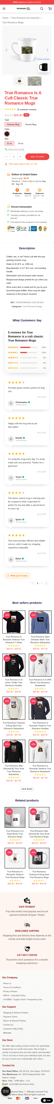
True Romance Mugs (13, 22)
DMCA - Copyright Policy (14, 995)
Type (7, 120)
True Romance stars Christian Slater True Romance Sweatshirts (40, 640)
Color (7, 129)
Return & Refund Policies (14, 1021)
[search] (41, 8)
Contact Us (8, 1025)
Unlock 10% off (6, 1091)
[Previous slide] (7, 50)
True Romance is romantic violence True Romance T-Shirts (14, 640)
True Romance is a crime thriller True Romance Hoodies (13, 682)
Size (6, 139)
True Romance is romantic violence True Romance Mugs (14, 874)
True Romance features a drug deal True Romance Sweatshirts (14, 726)
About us (7, 983)
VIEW (13, 631)
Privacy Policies (10, 991)
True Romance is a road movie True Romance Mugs (15, 834)
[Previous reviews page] (32, 583)
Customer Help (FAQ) (13, 1029)
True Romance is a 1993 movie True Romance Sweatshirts (40, 682)
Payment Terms (10, 1017)
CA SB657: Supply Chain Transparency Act (22, 999)
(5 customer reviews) (26, 109)
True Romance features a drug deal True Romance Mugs (39, 874)
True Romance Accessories (25, 18)
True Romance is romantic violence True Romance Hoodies (40, 726)
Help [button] (49, 1100)
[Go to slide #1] (19, 81)
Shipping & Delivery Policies (15, 1012)
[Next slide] (47, 50)
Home (5, 18)
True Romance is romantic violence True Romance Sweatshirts (40, 769)
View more (27, 789)
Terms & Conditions (12, 987)
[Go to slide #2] (34, 81)
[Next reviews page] (46, 583)
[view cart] (50, 8)
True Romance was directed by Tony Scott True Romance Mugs (39, 834)
